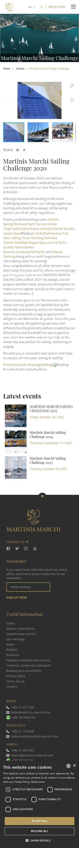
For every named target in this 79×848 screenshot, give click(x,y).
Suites (10, 623)
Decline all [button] (39, 831)
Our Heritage (15, 639)
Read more (38, 782)
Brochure (12, 655)
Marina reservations (20, 629)
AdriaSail (21, 242)
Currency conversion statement (28, 665)
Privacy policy (15, 676)
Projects (11, 650)
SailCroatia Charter (26, 228)
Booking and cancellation (24, 671)
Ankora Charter (51, 228)
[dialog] (39, 804)
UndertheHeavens (48, 233)
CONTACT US (15, 542)
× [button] (74, 765)
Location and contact (21, 634)
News (10, 644)
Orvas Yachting (32, 238)
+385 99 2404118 (23, 717)
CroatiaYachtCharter (30, 252)
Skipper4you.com (41, 242)
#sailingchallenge (40, 364)
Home (6, 68)
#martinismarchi (15, 364)
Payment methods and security (28, 660)
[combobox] (68, 766)
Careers (11, 686)
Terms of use (15, 681)
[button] (72, 85)
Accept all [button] (39, 821)
